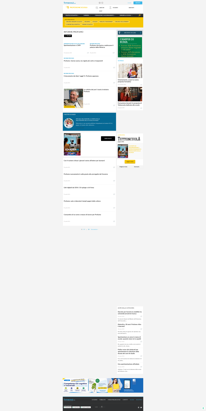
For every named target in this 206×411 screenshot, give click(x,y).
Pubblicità (102, 399)
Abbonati (137, 2)
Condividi (88, 53)
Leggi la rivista (130, 161)
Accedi (129, 2)
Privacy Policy (68, 407)
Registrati (139, 399)
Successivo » (94, 229)
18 (88, 229)
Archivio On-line (130, 32)
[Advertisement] (130, 122)
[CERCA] (139, 15)
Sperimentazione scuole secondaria (74, 43)
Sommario (136, 166)
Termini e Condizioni (86, 407)
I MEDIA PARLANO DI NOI (114, 399)
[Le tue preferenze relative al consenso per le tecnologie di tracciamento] (203, 408)
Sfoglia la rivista (123, 166)
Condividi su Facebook (100, 3)
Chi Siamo (94, 399)
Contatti (125, 399)
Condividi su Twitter (102, 3)
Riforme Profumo (95, 43)
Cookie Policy (76, 407)
